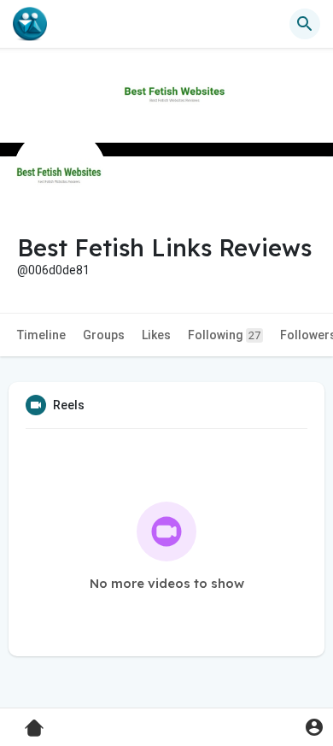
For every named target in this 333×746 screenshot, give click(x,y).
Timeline (41, 335)
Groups (104, 335)
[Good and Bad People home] (30, 24)
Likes (156, 335)
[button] (314, 727)
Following (224, 335)
